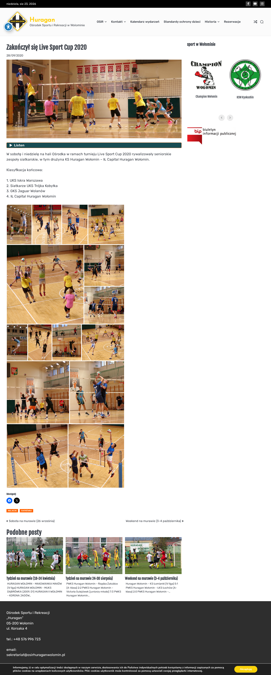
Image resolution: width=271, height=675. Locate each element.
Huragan (42, 19)
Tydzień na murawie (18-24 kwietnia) (30, 578)
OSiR (100, 21)
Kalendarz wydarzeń (144, 21)
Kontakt (117, 21)
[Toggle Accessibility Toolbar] (8, 26)
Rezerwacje (232, 21)
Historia (210, 21)
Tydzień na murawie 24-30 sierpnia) (89, 578)
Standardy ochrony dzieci (182, 21)
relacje (12, 511)
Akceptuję (246, 669)
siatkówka (26, 511)
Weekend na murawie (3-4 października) (151, 578)
